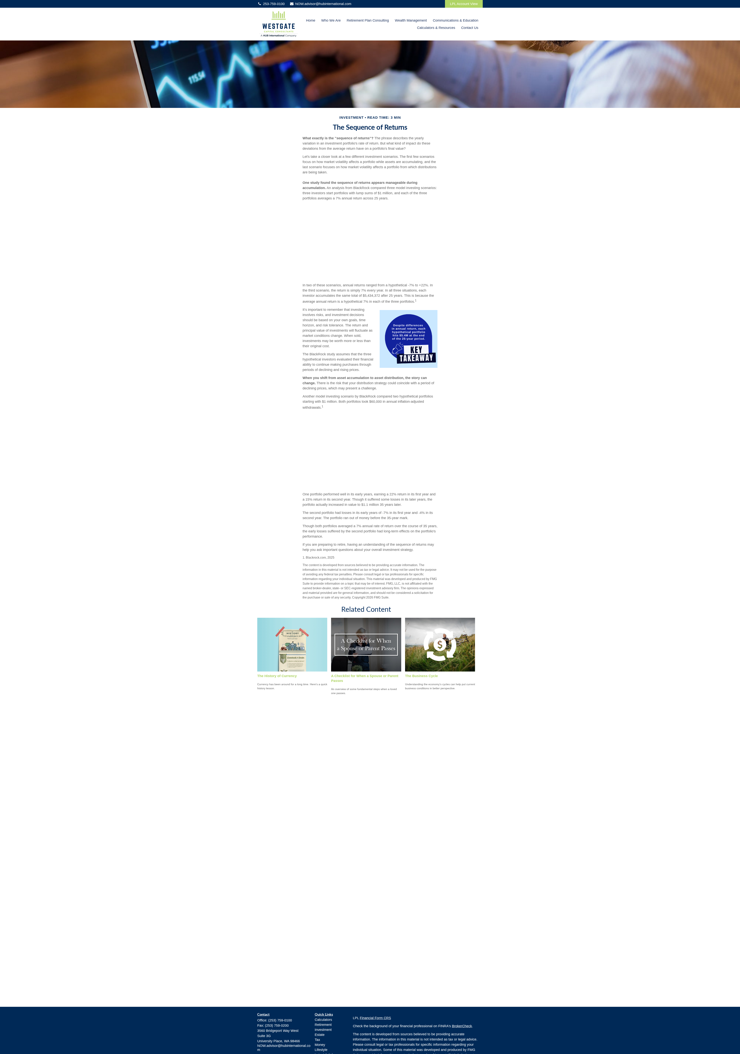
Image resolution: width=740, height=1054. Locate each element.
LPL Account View (464, 4)
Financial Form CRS (375, 1018)
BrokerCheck (462, 1026)
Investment (323, 1030)
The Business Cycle (421, 676)
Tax (317, 1040)
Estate (320, 1035)
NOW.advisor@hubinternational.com (323, 4)
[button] (310, 20)
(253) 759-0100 (280, 1020)
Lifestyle (321, 1050)
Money (320, 1045)
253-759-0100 (274, 4)
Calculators (323, 1020)
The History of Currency (277, 676)
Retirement (323, 1025)
